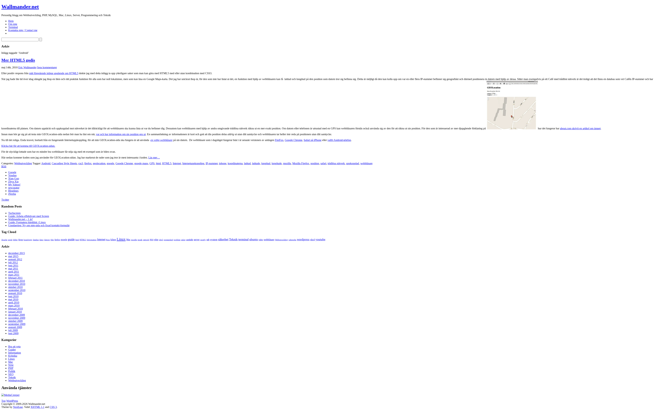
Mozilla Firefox (300, 163)
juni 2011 (13, 265)
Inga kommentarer (47, 67)
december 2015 (16, 253)
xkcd (312, 239)
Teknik (233, 239)
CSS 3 (53, 407)
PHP (10, 368)
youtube (320, 239)
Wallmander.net (20, 7)
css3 (80, 163)
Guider (12, 349)
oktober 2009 (15, 321)
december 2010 (16, 280)
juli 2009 (13, 330)
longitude (277, 163)
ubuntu (253, 239)
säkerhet (223, 239)
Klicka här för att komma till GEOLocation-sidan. (28, 145)
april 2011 (13, 271)
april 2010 (13, 302)
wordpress (303, 239)
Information (91, 240)
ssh (207, 239)
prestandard (168, 240)
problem (177, 240)
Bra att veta (14, 346)
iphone (222, 163)
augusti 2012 (15, 259)
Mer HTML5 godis (18, 60)
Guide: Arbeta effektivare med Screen (28, 216)
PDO (152, 240)
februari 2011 (15, 277)
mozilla (287, 163)
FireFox (279, 140)
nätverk (146, 240)
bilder (15, 240)
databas (36, 240)
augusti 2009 (15, 327)
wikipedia (292, 240)
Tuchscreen (14, 213)
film (52, 240)
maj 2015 (13, 256)
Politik (11, 371)
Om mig (12, 24)
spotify (203, 240)
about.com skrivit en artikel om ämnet (580, 128)
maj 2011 (13, 268)
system (213, 239)
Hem (11, 21)
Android (45, 163)
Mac (128, 239)
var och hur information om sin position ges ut (121, 134)
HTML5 (166, 163)
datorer (47, 240)
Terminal (13, 27)
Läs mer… (154, 157)
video (261, 239)
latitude (256, 163)
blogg (20, 239)
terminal (243, 239)
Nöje (11, 365)
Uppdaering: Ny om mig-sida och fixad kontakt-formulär (39, 225)
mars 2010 (14, 305)
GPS (152, 163)
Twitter (5, 199)
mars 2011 (13, 274)
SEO (11, 374)
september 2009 (16, 324)
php (156, 239)
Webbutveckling (23, 163)
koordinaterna (235, 163)
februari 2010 (15, 308)
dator (41, 240)
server (197, 239)
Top (3, 400)
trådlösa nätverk (336, 163)
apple (10, 240)
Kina (108, 240)
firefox (88, 163)
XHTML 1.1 (37, 407)
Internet (177, 163)
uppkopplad (352, 163)
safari (323, 163)
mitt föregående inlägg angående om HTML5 (53, 73)
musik (140, 240)
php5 (161, 240)
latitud (247, 163)
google (110, 163)
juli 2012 (13, 262)
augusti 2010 (15, 293)
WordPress (12, 400)
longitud (265, 163)
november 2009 (16, 317)
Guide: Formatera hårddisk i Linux (27, 222)
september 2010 (16, 290)
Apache (4, 240)
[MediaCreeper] (10, 395)
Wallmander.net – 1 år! (20, 219)
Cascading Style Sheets (64, 163)
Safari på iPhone (312, 140)
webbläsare (366, 163)
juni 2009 (13, 333)
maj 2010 (13, 299)
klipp (113, 239)
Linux (121, 239)
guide (71, 239)
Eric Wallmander (27, 67)
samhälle (189, 239)
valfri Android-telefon (339, 140)
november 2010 (16, 284)
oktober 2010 (15, 287)
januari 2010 (15, 311)
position (314, 163)
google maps (141, 163)
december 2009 (16, 314)
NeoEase (18, 407)
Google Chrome (293, 140)
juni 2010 (13, 296)
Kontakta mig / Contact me (22, 30)
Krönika (12, 355)
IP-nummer (212, 163)
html (158, 163)
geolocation (99, 163)
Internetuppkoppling (193, 163)
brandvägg (28, 240)
